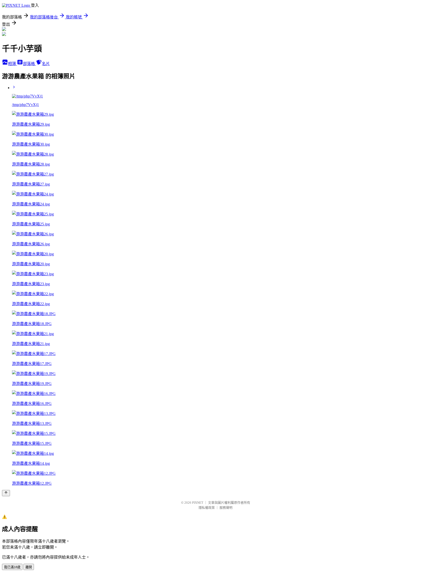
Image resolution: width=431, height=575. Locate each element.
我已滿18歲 (12, 567)
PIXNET (197, 502)
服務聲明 (225, 507)
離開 (28, 567)
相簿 (12, 64)
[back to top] (6, 493)
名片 (46, 64)
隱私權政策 (207, 507)
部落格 (29, 64)
